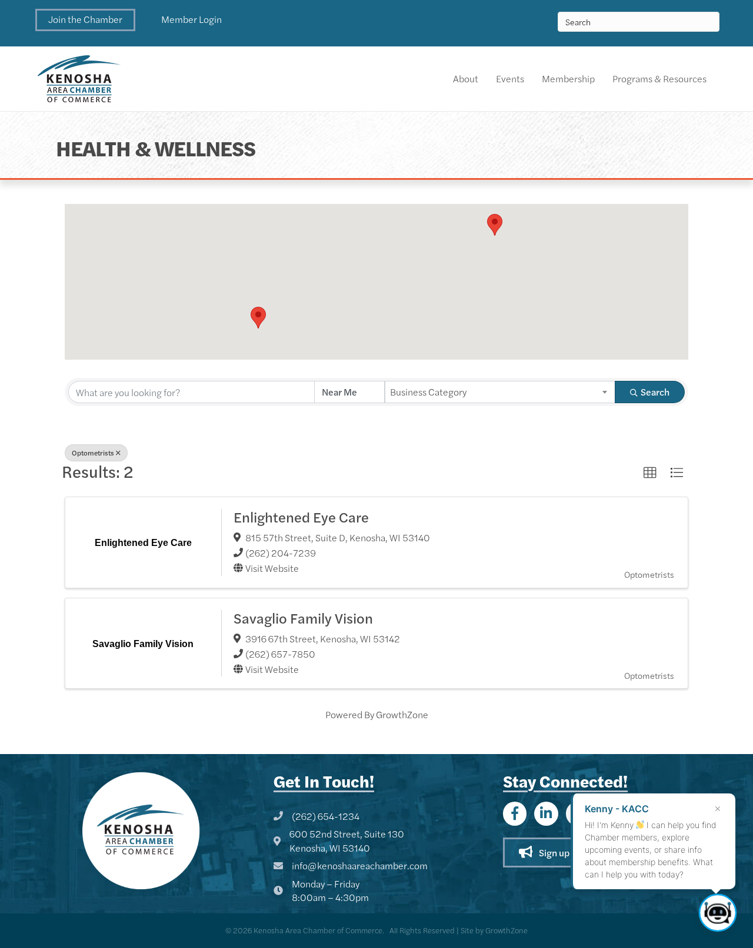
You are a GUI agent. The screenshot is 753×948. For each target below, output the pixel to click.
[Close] (718, 809)
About (465, 78)
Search (655, 391)
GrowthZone (402, 714)
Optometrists (93, 452)
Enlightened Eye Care (301, 517)
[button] (85, 20)
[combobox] (500, 392)
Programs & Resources (659, 78)
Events (510, 78)
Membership (568, 78)
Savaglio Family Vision (303, 618)
